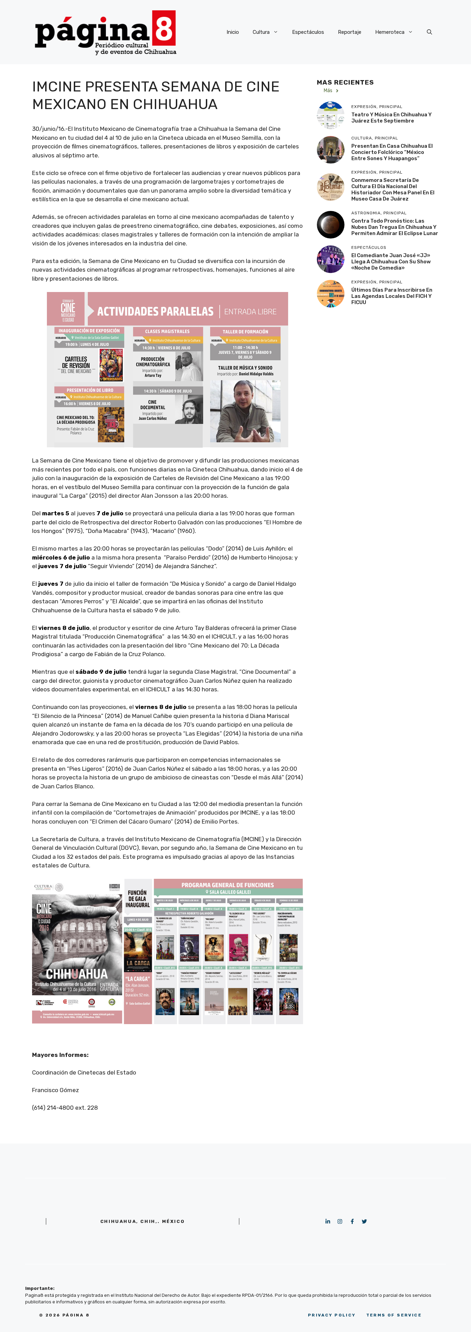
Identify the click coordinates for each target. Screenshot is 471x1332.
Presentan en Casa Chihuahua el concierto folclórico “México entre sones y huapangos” (392, 152)
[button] (429, 32)
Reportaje (349, 32)
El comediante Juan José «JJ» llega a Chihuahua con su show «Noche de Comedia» (391, 261)
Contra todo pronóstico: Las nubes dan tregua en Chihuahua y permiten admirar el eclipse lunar (394, 227)
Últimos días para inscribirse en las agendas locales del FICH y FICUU (391, 296)
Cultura (261, 32)
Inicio (233, 32)
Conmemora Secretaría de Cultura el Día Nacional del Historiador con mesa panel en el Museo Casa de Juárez (392, 189)
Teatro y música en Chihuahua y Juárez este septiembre (391, 117)
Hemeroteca (389, 32)
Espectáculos (308, 32)
